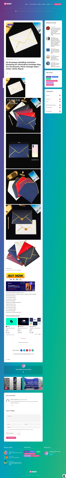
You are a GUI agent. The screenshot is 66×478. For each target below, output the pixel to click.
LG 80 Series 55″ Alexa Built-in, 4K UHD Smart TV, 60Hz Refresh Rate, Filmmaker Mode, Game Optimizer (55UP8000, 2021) (55, 31)
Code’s (39, 4)
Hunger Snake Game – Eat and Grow (15, 453)
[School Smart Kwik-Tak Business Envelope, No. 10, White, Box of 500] (48, 57)
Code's (48, 78)
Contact (48, 4)
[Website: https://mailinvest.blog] (23, 372)
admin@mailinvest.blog (23, 369)
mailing (8, 359)
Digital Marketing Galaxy (51, 80)
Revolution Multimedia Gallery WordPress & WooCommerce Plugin (15, 463)
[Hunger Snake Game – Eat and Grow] (6, 453)
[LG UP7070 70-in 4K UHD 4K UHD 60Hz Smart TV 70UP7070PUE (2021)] (48, 63)
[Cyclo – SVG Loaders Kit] (6, 458)
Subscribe (57, 4)
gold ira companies (14, 399)
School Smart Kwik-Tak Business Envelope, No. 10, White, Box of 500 (55, 58)
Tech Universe (33, 4)
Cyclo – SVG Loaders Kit (14, 457)
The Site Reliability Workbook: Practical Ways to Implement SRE (55, 51)
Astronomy (55, 76)
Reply (12, 405)
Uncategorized (50, 84)
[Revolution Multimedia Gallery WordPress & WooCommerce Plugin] (6, 462)
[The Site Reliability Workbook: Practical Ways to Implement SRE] (48, 50)
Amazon (44, 4)
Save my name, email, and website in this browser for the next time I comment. (20, 429)
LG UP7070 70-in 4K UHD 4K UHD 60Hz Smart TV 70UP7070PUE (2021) (55, 65)
